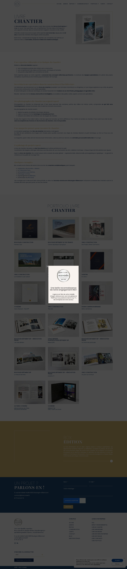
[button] (47, 266)
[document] (63, 284)
